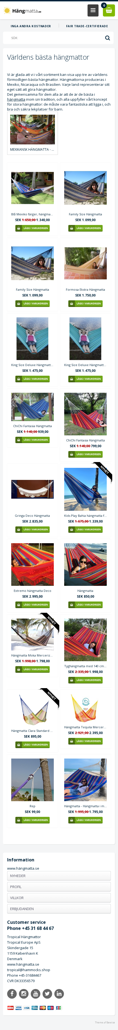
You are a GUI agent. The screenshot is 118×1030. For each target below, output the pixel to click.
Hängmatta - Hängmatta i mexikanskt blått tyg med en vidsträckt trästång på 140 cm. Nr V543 (85, 806)
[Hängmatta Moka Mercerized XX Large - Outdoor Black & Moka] (32, 634)
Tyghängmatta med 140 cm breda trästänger (85, 666)
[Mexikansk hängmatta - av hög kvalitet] (32, 129)
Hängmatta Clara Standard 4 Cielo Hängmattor (32, 731)
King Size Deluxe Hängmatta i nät (32, 365)
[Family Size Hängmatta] (85, 188)
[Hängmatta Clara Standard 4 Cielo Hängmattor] (32, 710)
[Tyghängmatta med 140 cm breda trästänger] (85, 640)
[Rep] (32, 780)
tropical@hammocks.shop (28, 969)
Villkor (17, 897)
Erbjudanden (22, 908)
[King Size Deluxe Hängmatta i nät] (32, 338)
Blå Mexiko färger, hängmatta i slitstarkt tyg (32, 214)
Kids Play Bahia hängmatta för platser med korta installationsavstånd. (85, 515)
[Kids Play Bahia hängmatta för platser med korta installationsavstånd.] (85, 489)
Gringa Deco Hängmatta (32, 515)
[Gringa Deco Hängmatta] (32, 489)
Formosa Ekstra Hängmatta (85, 289)
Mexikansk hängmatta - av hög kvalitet (32, 149)
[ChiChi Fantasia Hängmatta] (32, 407)
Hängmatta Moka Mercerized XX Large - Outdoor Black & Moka (32, 655)
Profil (15, 886)
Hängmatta (85, 591)
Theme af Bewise (105, 1022)
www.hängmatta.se (23, 868)
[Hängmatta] (85, 564)
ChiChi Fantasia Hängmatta (32, 426)
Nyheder (18, 875)
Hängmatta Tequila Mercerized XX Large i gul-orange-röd (85, 727)
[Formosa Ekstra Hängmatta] (85, 263)
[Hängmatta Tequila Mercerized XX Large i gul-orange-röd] (85, 708)
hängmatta (16, 99)
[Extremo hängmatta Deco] (32, 564)
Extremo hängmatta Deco (32, 591)
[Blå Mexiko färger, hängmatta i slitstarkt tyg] (32, 188)
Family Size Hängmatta (85, 214)
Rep (32, 806)
